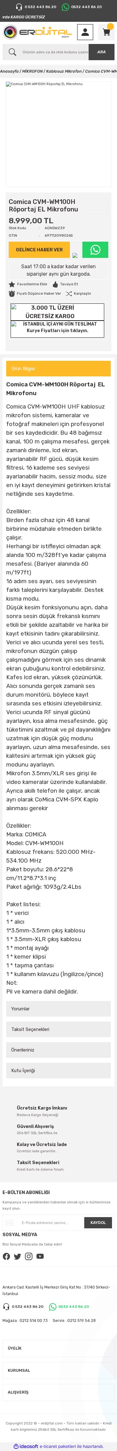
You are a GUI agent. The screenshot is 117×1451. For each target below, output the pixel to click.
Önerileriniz (22, 1050)
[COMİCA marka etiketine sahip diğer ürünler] (95, 206)
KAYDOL (98, 1222)
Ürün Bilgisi (23, 368)
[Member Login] (85, 32)
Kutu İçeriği (23, 1070)
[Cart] (106, 32)
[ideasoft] (25, 1446)
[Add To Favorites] (28, 284)
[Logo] (37, 32)
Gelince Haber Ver (39, 250)
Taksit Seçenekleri (30, 1029)
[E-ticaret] (58, 1446)
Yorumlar (20, 1009)
